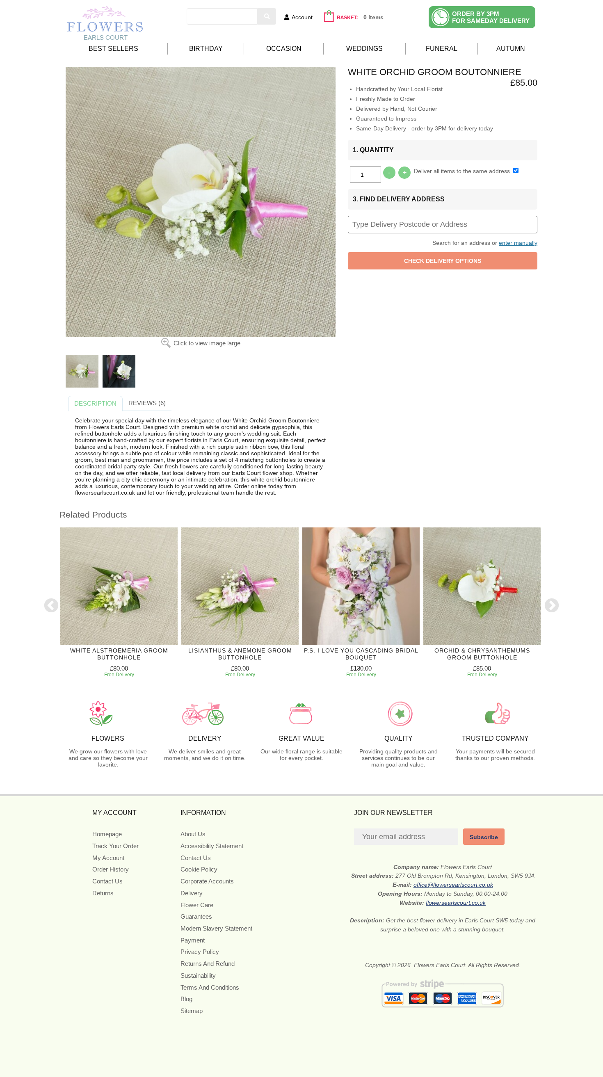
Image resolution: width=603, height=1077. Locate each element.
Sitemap (191, 1010)
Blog (186, 998)
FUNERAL (441, 48)
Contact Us (107, 881)
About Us (193, 834)
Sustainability (198, 975)
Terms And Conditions (209, 987)
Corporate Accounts (207, 881)
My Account (108, 857)
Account (302, 17)
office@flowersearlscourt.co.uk (453, 884)
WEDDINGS (364, 48)
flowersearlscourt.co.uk (456, 902)
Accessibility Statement (211, 845)
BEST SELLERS (113, 48)
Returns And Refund (207, 963)
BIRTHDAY (206, 48)
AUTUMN (510, 48)
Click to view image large (207, 343)
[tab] (95, 403)
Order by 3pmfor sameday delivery (491, 17)
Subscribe (484, 837)
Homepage (107, 834)
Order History (110, 869)
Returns (103, 893)
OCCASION (284, 48)
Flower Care (196, 904)
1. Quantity (373, 149)
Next (552, 606)
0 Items (373, 17)
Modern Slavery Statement (216, 928)
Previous (51, 606)
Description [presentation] (95, 403)
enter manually (518, 243)
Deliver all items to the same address (463, 171)
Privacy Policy (199, 951)
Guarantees (196, 916)
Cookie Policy (198, 869)
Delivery (191, 893)
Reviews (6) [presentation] (147, 402)
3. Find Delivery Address (399, 199)
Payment (192, 940)
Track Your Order (115, 845)
